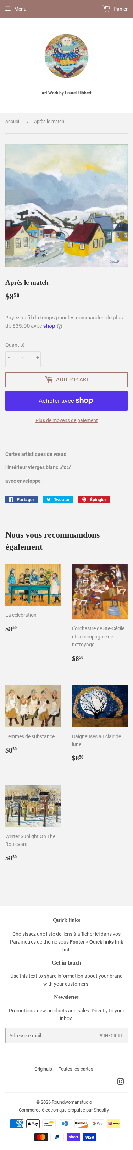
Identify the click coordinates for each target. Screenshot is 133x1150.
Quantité (14, 345)
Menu (20, 9)
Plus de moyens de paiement (66, 420)
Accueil (12, 121)
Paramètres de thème (33, 942)
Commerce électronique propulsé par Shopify (64, 1110)
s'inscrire (111, 1035)
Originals (43, 1069)
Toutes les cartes (76, 1069)
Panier (120, 9)
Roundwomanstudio (72, 1102)
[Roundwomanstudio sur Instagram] (120, 1082)
